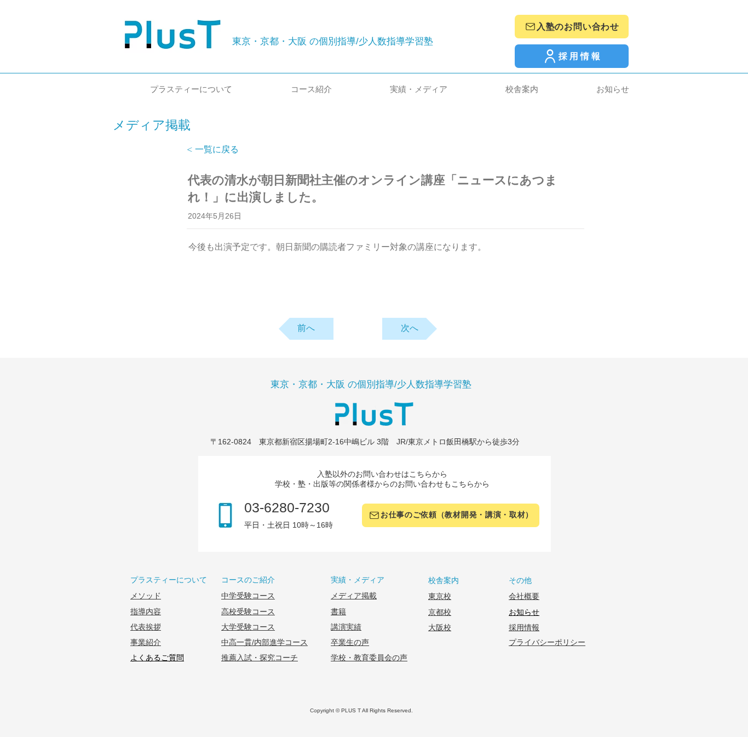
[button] (170, 89)
